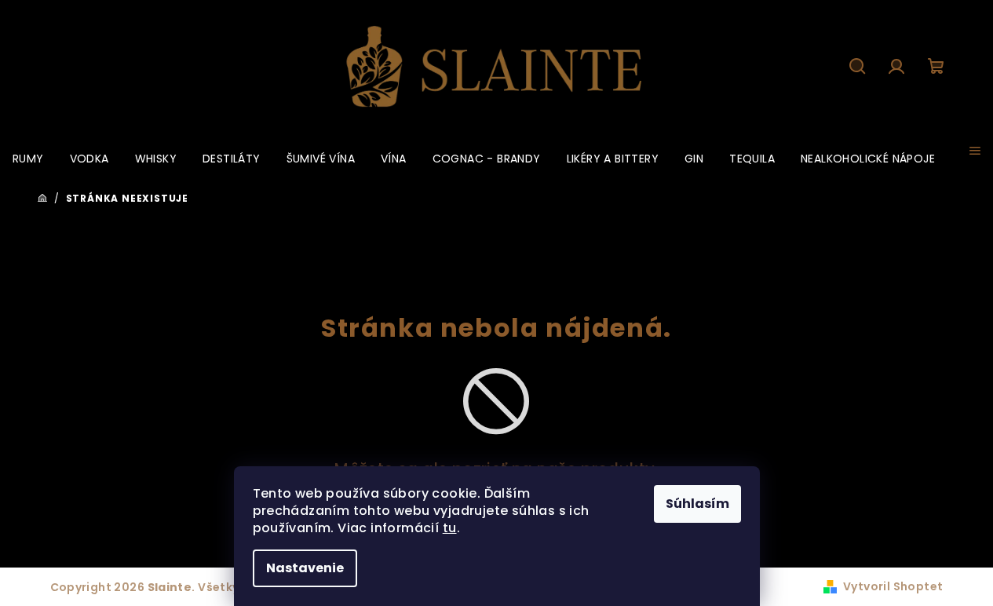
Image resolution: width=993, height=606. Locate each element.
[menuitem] (28, 159)
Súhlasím (697, 504)
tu (450, 528)
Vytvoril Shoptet (893, 586)
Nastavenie (305, 568)
